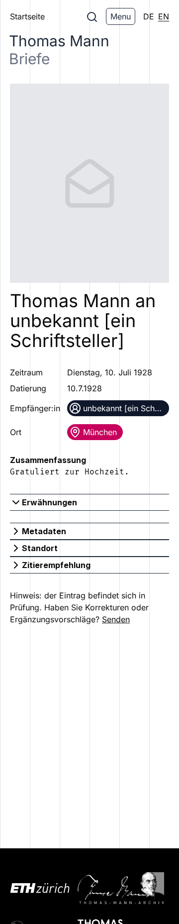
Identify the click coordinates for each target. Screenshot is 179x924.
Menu (120, 16)
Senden (116, 619)
